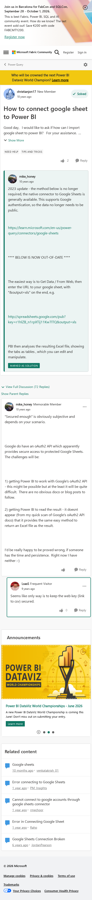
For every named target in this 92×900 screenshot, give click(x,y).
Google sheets (23, 764)
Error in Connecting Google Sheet (38, 821)
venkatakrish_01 (48, 770)
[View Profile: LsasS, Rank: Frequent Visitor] (14, 586)
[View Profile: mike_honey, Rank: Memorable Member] (9, 406)
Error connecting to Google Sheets (38, 782)
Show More (16, 140)
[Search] (57, 52)
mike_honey (27, 176)
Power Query (15, 64)
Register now (14, 36)
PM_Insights (38, 788)
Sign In (82, 52)
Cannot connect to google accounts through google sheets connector (46, 801)
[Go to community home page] (32, 52)
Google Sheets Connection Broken (38, 839)
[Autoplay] (38, 732)
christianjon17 (26, 91)
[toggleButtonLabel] (85, 65)
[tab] (44, 732)
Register (68, 52)
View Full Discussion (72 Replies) (28, 387)
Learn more (60, 80)
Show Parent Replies (15, 394)
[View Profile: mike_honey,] (12, 178)
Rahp (33, 827)
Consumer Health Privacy (61, 891)
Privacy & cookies (41, 876)
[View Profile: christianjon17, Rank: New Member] (9, 94)
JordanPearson (41, 845)
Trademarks (11, 884)
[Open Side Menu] (6, 52)
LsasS (25, 583)
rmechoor (36, 810)
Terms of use (66, 876)
